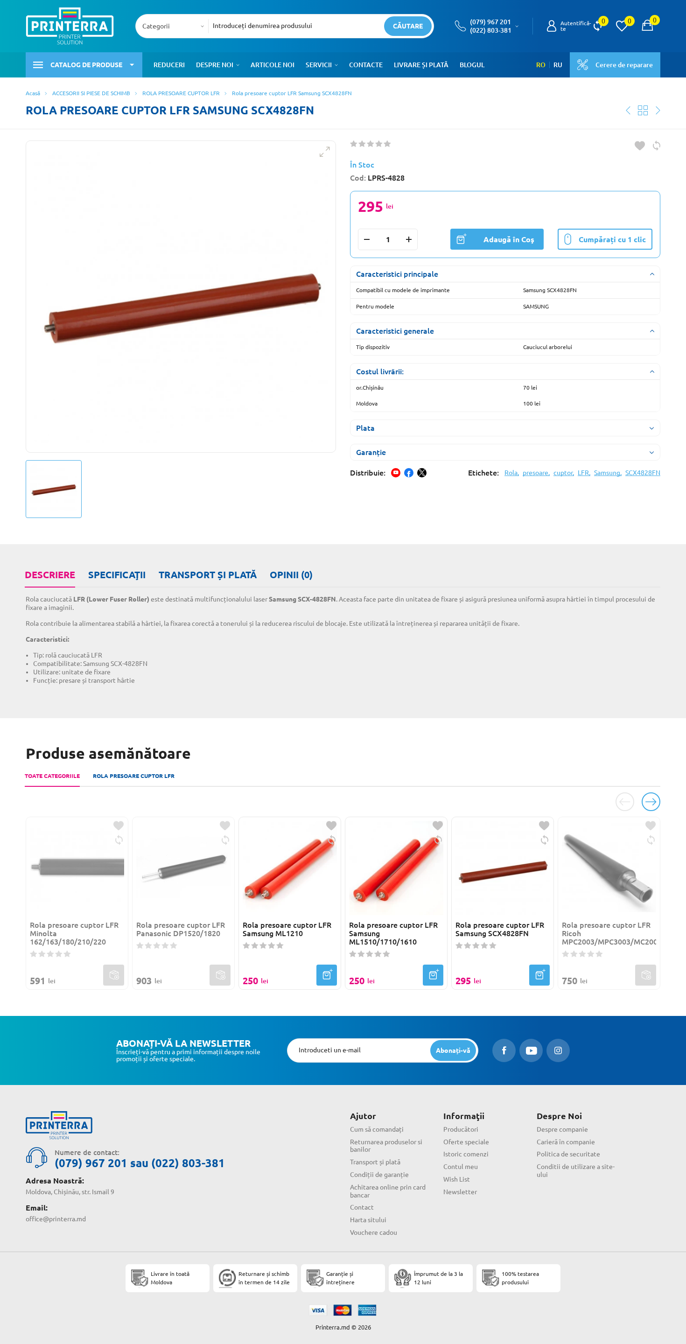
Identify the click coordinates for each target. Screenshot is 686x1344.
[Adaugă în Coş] (326, 975)
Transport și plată (208, 574)
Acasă (33, 93)
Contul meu (460, 1166)
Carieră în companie (566, 1142)
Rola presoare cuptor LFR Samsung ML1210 (287, 929)
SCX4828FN (642, 472)
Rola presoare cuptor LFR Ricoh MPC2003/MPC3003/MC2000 (609, 933)
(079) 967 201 (490, 22)
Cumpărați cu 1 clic (612, 239)
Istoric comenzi (466, 1154)
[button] (237, 65)
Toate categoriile (52, 776)
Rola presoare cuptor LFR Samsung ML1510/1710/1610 (393, 933)
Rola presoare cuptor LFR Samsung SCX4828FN (499, 929)
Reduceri (169, 65)
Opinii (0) (291, 574)
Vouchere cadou (373, 1232)
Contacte (366, 65)
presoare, (536, 472)
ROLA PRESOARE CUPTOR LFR (181, 93)
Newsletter (460, 1192)
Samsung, (608, 472)
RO (541, 65)
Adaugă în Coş (508, 239)
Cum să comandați (377, 1129)
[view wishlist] (622, 26)
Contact (362, 1207)
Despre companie (562, 1129)
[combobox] (175, 26)
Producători (460, 1129)
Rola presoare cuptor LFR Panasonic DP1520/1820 (180, 929)
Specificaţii (117, 574)
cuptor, (563, 472)
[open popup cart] (647, 26)
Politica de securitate (568, 1154)
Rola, (511, 472)
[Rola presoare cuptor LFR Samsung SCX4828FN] (181, 296)
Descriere (50, 574)
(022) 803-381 (490, 30)
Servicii (319, 65)
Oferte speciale (466, 1142)
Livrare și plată (421, 65)
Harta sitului (368, 1220)
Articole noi (272, 65)
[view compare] (598, 26)
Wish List (456, 1179)
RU (557, 65)
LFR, (584, 472)
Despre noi (214, 65)
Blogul (472, 65)
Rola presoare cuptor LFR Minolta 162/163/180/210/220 (74, 933)
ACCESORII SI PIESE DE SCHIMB (91, 93)
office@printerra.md (56, 1219)
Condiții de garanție (379, 1174)
